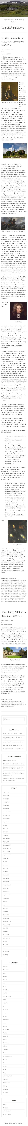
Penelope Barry (21, 598)
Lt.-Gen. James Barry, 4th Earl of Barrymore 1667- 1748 (12, 42)
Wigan (24, 601)
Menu (23, 2)
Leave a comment (7, 54)
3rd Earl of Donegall (21, 580)
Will (2, 51)
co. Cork (22, 586)
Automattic (20, 1123)
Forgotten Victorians (9, 2)
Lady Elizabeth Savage (20, 595)
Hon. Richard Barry (20, 591)
